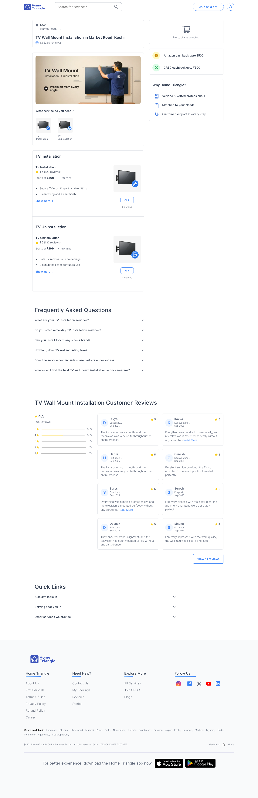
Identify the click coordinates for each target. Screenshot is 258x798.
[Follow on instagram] (178, 684)
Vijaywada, (44, 734)
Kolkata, (132, 730)
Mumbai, (90, 730)
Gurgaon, (159, 730)
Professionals (35, 690)
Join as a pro (208, 7)
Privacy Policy (36, 704)
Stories (77, 704)
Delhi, (108, 730)
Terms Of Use (35, 697)
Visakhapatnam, (60, 734)
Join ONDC (132, 690)
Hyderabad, (77, 730)
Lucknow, (188, 730)
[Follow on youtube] (208, 683)
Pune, (100, 730)
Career (30, 717)
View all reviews (208, 559)
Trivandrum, (30, 734)
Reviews (78, 697)
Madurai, (200, 730)
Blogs (128, 697)
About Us (32, 683)
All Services (132, 683)
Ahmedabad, (120, 730)
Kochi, (177, 730)
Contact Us (80, 683)
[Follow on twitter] (199, 683)
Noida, (220, 730)
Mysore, (210, 730)
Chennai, (64, 730)
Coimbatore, (145, 730)
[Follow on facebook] (189, 683)
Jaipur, (169, 730)
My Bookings (81, 690)
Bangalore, (52, 730)
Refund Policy (35, 710)
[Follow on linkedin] (218, 683)
